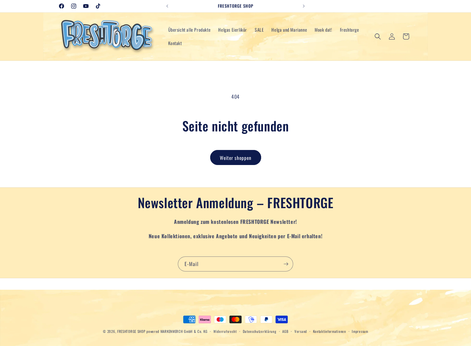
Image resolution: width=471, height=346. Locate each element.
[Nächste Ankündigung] (304, 6)
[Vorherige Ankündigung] (167, 6)
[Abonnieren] (286, 263)
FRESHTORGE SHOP (131, 331)
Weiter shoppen (236, 157)
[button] (378, 36)
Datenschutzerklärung (260, 331)
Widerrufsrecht (225, 331)
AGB (285, 331)
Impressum (360, 331)
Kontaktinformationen (329, 331)
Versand (300, 331)
